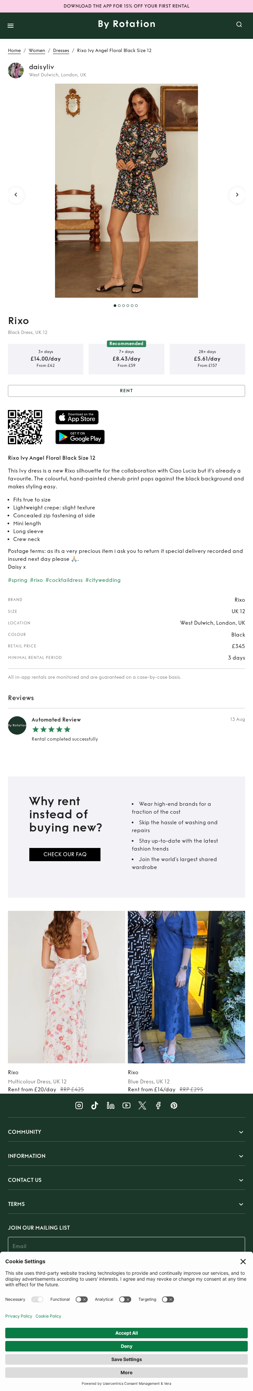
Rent (126, 391)
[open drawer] (10, 25)
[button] (126, 1132)
